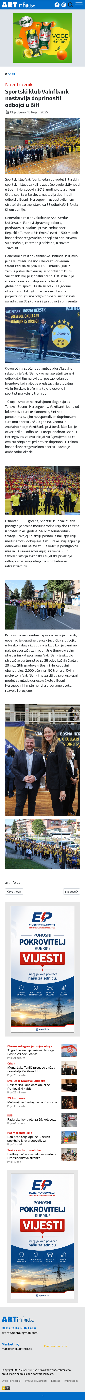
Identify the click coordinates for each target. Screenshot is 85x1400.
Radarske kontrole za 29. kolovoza (31, 1119)
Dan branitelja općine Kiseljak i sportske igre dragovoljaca (29, 1138)
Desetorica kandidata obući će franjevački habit (28, 1086)
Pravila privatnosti (36, 1380)
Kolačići (55, 1380)
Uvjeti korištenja (11, 1380)
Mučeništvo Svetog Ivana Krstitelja (32, 1102)
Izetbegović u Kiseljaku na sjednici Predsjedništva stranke (31, 1156)
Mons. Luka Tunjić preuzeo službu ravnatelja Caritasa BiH (31, 1069)
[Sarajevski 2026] (42, 37)
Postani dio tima (55, 1346)
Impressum (71, 1380)
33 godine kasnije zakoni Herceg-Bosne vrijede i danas (31, 1052)
